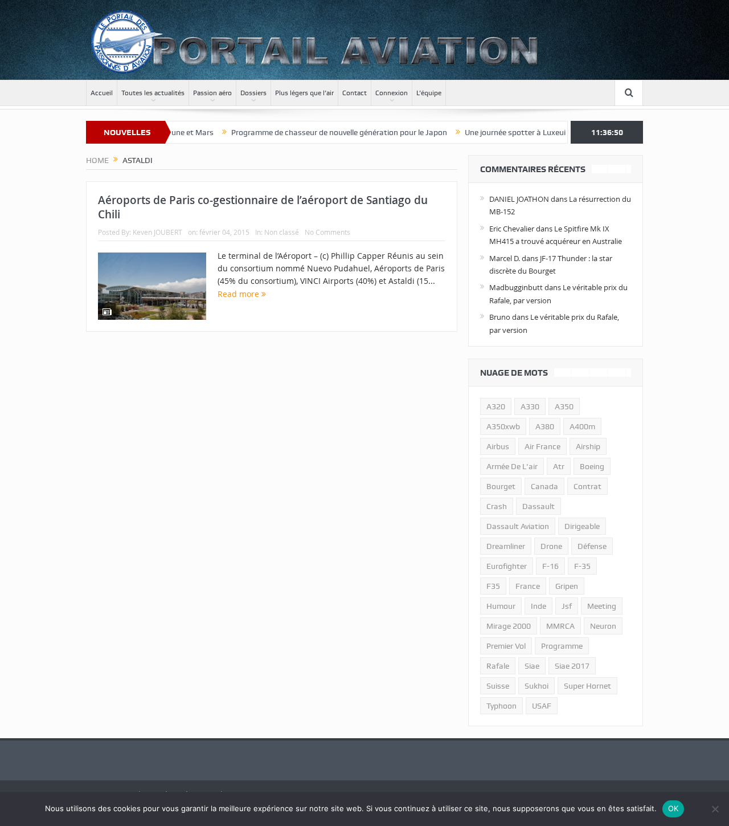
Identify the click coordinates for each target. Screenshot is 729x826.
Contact (354, 93)
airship (588, 446)
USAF (541, 705)
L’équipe (428, 93)
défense (592, 546)
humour (500, 606)
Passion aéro (212, 93)
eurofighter (506, 566)
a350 (564, 406)
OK (673, 808)
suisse (497, 685)
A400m (582, 426)
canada (544, 486)
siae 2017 (572, 665)
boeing (592, 466)
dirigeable (582, 526)
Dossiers (253, 93)
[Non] (714, 809)
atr (558, 466)
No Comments (327, 232)
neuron (603, 625)
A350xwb (503, 426)
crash (496, 506)
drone (551, 546)
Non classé (281, 232)
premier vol (506, 645)
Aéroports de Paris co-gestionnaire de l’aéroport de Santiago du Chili (263, 207)
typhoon (501, 705)
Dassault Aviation (517, 526)
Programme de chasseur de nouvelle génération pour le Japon (319, 132)
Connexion (391, 93)
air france (542, 446)
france (527, 586)
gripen (566, 586)
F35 (493, 586)
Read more (239, 293)
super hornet (587, 685)
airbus (497, 446)
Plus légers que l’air (304, 93)
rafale (497, 665)
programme (562, 645)
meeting (601, 606)
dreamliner (505, 546)
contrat (587, 486)
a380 (544, 426)
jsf (567, 606)
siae (532, 665)
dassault (538, 506)
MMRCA (560, 625)
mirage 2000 (508, 625)
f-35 (582, 566)
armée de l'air (512, 466)
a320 (495, 406)
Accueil (102, 93)
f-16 (550, 566)
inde (538, 606)
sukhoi (536, 685)
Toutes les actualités (153, 93)
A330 (530, 406)
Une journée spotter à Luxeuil (496, 132)
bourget (500, 486)
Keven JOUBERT (157, 232)
